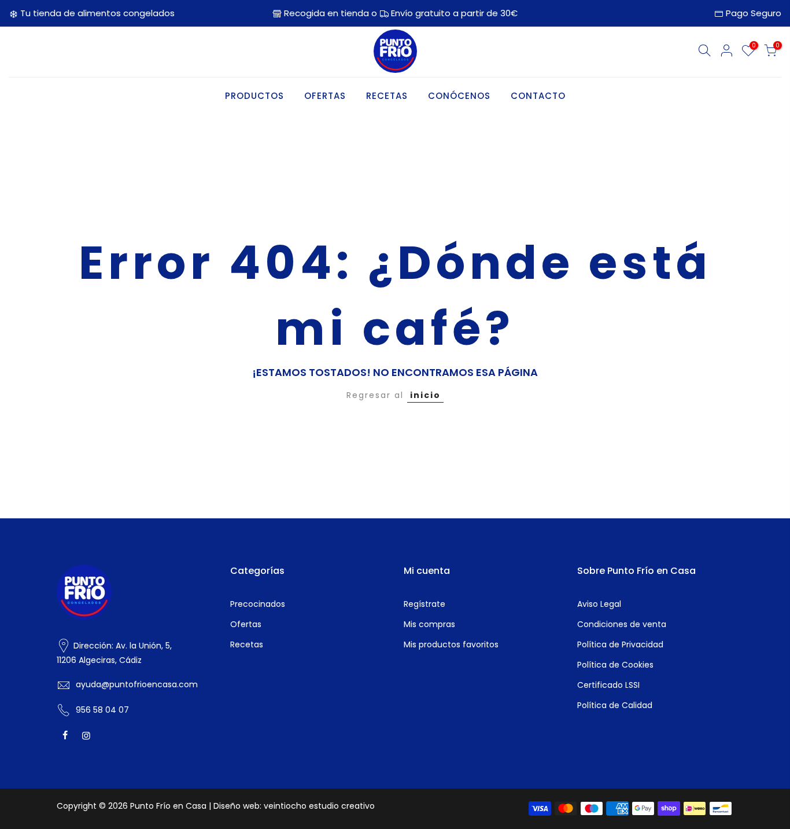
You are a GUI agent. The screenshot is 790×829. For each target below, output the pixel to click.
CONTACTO (538, 96)
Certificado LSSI (608, 685)
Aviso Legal (599, 604)
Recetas (246, 644)
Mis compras (429, 624)
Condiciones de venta (621, 624)
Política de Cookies (615, 664)
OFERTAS (325, 96)
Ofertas (245, 624)
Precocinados (257, 604)
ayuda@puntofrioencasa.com (137, 684)
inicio (425, 395)
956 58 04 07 (102, 710)
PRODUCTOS (254, 96)
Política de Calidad (614, 705)
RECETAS (387, 96)
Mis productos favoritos (451, 644)
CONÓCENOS (459, 96)
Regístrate (424, 604)
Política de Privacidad (620, 644)
